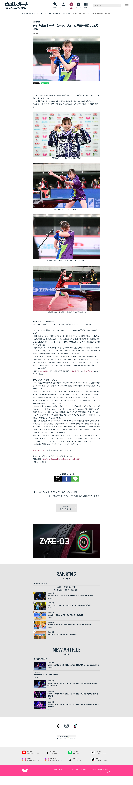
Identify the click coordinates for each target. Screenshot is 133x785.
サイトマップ (54, 769)
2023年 (70, 13)
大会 (37, 13)
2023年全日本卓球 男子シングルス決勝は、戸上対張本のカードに (73, 496)
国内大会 (43, 13)
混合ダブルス (76, 371)
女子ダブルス (87, 371)
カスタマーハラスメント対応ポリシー (100, 769)
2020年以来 (44, 371)
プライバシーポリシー (73, 769)
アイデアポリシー (85, 769)
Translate (72, 739)
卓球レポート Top (27, 13)
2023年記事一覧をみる (65, 507)
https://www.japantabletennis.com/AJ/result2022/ (60, 459)
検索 (119, 5)
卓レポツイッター (39, 450)
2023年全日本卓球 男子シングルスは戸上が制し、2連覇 (56, 492)
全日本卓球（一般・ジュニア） (57, 13)
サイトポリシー (63, 769)
